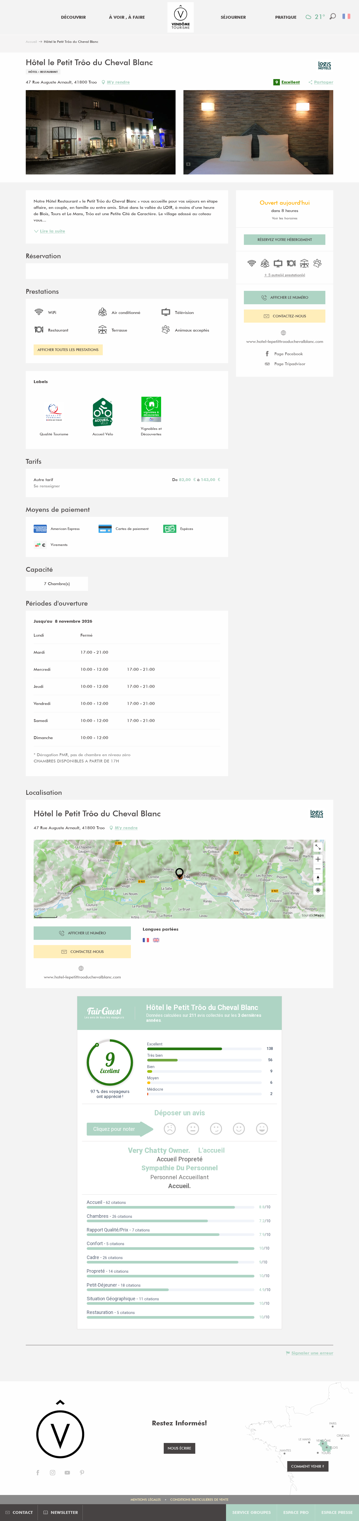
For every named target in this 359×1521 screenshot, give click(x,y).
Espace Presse (337, 1512)
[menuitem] (73, 17)
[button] (332, 16)
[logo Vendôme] (60, 1429)
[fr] (347, 16)
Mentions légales (146, 1500)
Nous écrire (179, 1448)
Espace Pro (296, 1512)
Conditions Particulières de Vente (199, 1500)
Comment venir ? (307, 1466)
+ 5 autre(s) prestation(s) (284, 275)
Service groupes (251, 1512)
